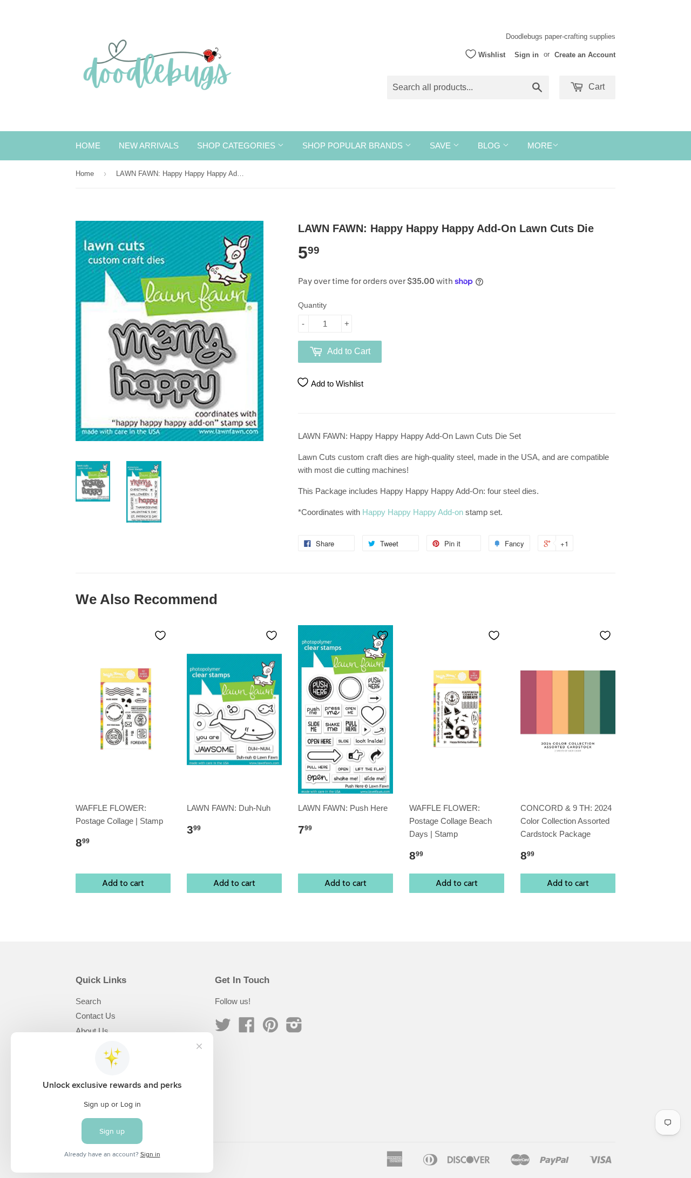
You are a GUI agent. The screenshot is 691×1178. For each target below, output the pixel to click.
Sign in (526, 54)
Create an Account (584, 54)
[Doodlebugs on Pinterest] (270, 1028)
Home (88, 145)
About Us (92, 1030)
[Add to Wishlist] (160, 635)
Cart (595, 86)
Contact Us (96, 1015)
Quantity (312, 305)
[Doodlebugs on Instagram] (294, 1028)
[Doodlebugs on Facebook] (247, 1028)
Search (88, 1001)
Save (441, 145)
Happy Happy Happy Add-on (412, 512)
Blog (490, 145)
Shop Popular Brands (353, 145)
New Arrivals (149, 145)
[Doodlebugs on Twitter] (223, 1028)
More (539, 145)
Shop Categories (237, 145)
